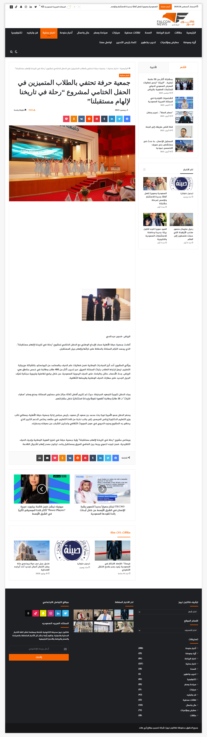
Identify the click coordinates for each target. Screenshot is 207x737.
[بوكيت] (66, 119)
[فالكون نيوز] (175, 19)
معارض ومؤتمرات (169, 42)
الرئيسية (191, 33)
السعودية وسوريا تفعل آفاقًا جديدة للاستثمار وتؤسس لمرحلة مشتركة (126, 7)
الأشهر (183, 67)
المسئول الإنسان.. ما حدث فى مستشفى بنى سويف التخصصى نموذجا (158, 145)
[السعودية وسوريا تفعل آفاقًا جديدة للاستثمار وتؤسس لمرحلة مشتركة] (155, 183)
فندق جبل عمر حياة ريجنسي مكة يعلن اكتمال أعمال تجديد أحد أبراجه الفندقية (31, 567)
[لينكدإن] (112, 119)
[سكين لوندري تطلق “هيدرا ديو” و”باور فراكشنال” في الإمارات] (103, 626)
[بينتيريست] (96, 119)
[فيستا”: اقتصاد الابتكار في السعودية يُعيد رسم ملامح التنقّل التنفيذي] (112, 551)
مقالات (178, 33)
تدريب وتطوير (148, 42)
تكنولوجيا (16, 33)
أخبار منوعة (66, 33)
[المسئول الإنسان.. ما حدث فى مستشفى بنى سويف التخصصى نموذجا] (184, 146)
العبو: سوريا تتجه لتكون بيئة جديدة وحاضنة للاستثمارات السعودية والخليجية (155, 234)
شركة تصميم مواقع (155, 728)
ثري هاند (143, 728)
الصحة (148, 33)
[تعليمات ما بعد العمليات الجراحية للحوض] (103, 615)
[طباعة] (39, 458)
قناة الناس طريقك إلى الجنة (159, 127)
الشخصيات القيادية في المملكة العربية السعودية (160, 100)
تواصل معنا (105, 42)
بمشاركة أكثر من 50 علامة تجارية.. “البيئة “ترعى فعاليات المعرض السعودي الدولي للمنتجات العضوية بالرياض (158, 84)
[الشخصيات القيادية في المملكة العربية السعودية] (184, 103)
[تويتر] (119, 119)
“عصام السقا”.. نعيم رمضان (160, 113)
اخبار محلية (49, 33)
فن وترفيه (32, 33)
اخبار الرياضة (163, 33)
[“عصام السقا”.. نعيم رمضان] (184, 117)
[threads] (11, 7)
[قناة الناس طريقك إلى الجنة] (184, 132)
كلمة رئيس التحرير (126, 42)
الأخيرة (153, 67)
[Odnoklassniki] (74, 119)
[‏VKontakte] (81, 119)
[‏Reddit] (89, 119)
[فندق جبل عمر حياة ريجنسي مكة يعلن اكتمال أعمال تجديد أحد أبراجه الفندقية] (31, 551)
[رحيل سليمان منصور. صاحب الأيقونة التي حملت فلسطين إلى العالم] (181, 219)
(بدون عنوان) (83, 564)
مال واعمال (83, 33)
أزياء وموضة (189, 42)
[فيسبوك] (127, 119)
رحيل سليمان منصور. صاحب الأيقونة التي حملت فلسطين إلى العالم (183, 234)
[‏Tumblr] (104, 119)
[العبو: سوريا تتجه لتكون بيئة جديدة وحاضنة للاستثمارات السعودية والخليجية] (155, 219)
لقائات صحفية (132, 33)
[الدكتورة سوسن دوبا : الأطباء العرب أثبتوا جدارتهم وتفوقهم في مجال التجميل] (83, 615)
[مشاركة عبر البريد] (47, 458)
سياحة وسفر (101, 33)
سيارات (116, 33)
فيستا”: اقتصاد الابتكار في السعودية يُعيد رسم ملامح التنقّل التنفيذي (114, 567)
